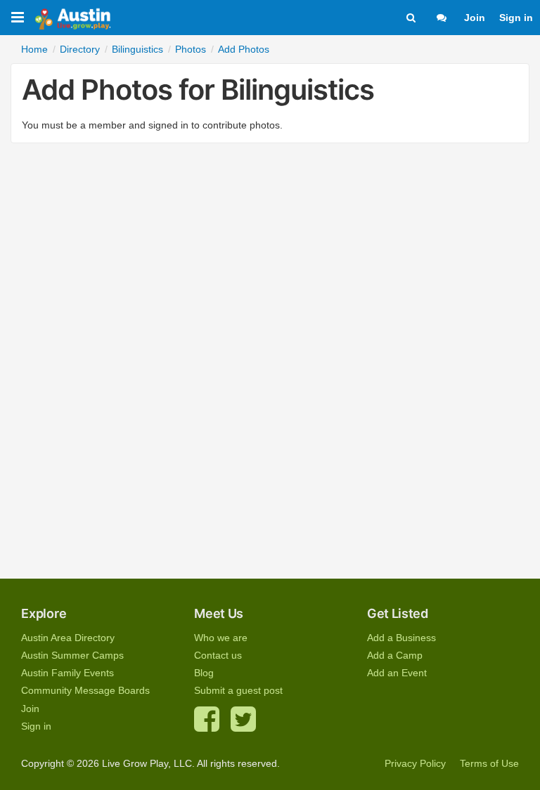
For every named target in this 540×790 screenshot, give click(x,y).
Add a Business (401, 637)
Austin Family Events (67, 672)
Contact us (218, 655)
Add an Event (397, 672)
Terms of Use (489, 763)
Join (474, 17)
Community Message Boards (85, 690)
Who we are (221, 637)
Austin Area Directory (68, 637)
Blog (204, 672)
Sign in (516, 17)
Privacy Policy (415, 763)
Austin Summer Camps (72, 655)
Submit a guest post (238, 690)
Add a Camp (395, 655)
